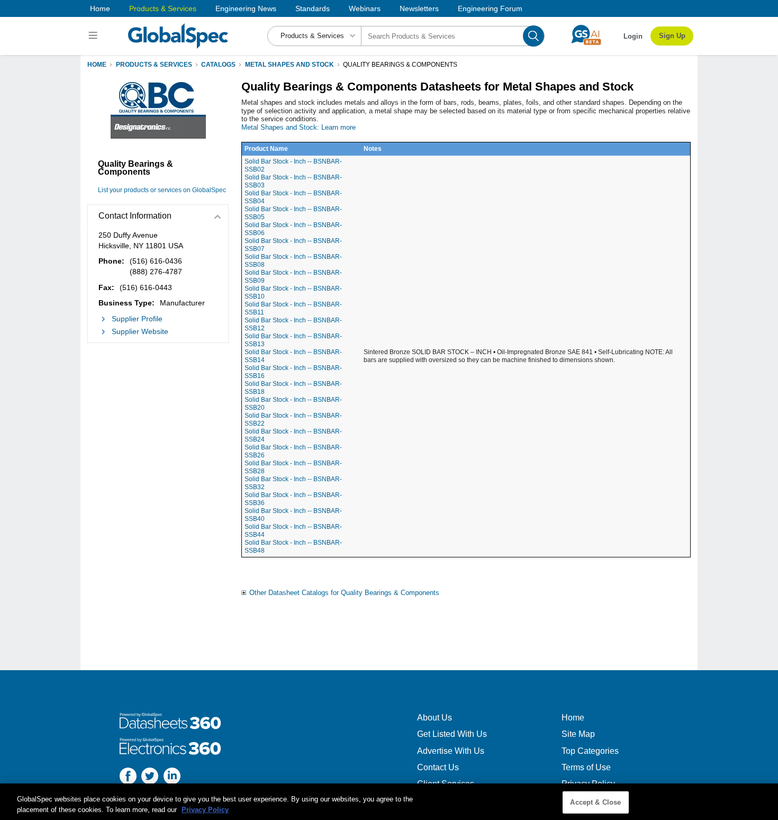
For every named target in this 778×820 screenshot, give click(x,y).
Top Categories (590, 750)
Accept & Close (595, 802)
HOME (96, 64)
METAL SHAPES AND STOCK (289, 64)
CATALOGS (218, 64)
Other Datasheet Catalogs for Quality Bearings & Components (344, 593)
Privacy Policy (205, 809)
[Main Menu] (94, 36)
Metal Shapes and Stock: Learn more (298, 127)
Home (100, 8)
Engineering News (245, 8)
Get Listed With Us (452, 733)
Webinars (365, 8)
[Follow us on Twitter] (149, 777)
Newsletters (419, 8)
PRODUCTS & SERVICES (154, 64)
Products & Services (162, 8)
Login (633, 36)
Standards (312, 8)
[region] (389, 801)
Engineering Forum (490, 8)
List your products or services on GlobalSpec (162, 190)
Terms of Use (586, 767)
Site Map (578, 733)
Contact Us (438, 767)
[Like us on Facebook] (128, 777)
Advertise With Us (450, 750)
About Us (434, 717)
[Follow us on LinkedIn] (172, 777)
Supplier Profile (137, 318)
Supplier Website (140, 331)
